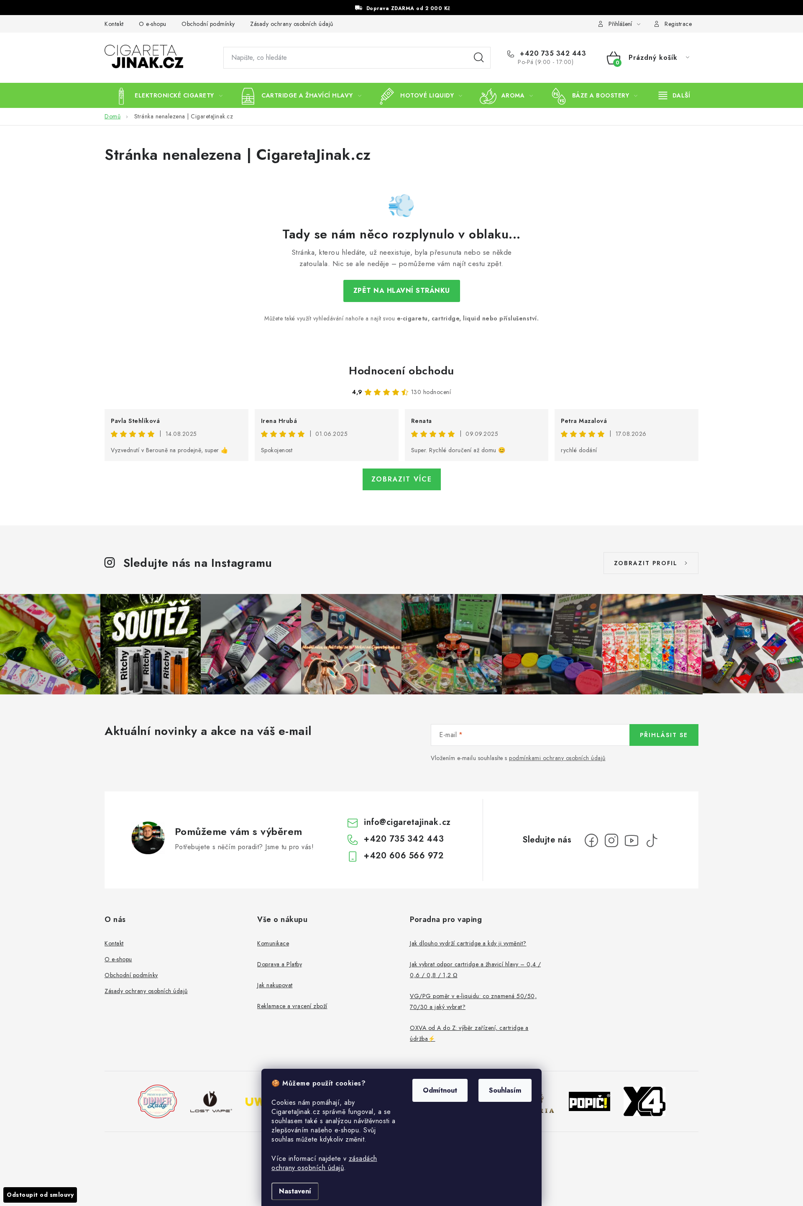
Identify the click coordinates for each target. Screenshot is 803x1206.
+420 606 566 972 (403, 856)
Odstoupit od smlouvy (40, 1195)
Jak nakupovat (275, 985)
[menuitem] (168, 95)
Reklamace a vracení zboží (292, 1006)
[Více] (674, 95)
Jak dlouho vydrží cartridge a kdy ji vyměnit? (468, 943)
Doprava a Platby (279, 964)
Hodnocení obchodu (401, 371)
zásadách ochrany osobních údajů (324, 1163)
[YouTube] (631, 840)
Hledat (479, 58)
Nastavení (295, 1191)
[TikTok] (651, 840)
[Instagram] (611, 840)
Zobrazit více (401, 479)
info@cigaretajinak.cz (407, 822)
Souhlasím (505, 1090)
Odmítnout (440, 1090)
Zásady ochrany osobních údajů (291, 24)
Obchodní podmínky (208, 24)
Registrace (678, 24)
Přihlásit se (664, 735)
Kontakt (114, 24)
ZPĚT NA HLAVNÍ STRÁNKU (401, 290)
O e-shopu (152, 24)
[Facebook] (591, 840)
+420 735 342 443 (552, 53)
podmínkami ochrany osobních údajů (557, 758)
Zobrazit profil (646, 563)
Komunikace (273, 943)
